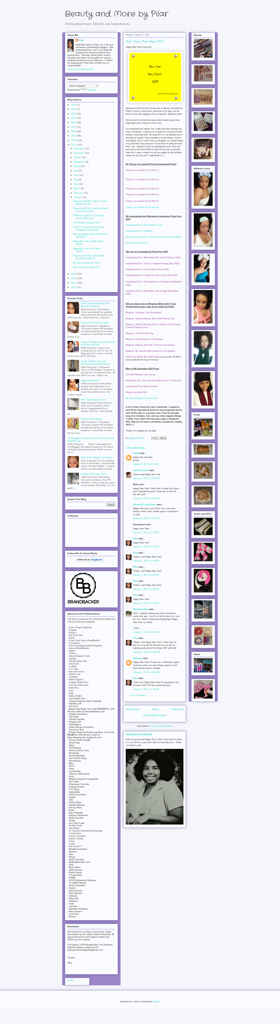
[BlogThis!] (156, 438)
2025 (74, 109)
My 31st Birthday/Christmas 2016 (141, 398)
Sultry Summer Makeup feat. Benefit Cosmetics (95, 304)
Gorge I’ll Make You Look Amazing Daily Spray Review (95, 362)
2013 (74, 287)
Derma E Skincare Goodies (95, 322)
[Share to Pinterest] (165, 438)
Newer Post (132, 709)
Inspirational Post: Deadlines (139, 231)
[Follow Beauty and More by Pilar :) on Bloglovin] (90, 561)
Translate (91, 89)
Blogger (156, 1001)
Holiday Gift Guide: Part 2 (94, 474)
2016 (74, 274)
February (79, 193)
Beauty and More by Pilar (116, 14)
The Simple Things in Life (86, 222)
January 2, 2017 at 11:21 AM (146, 518)
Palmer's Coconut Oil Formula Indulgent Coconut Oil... (88, 228)
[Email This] (152, 438)
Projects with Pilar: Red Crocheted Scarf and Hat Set (90, 209)
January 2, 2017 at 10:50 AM (146, 478)
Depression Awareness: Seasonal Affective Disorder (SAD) (153, 237)
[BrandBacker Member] (83, 603)
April (76, 184)
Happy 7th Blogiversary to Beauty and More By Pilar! (98, 343)
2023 (74, 118)
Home (155, 709)
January (78, 197)
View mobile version (154, 715)
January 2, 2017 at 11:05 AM (146, 498)
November (79, 153)
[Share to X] (159, 438)
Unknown (137, 658)
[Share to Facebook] (162, 438)
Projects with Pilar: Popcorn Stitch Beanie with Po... (90, 202)
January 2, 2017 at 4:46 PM (146, 632)
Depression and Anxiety (137, 243)
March (77, 188)
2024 (74, 113)
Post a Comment (138, 695)
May (76, 179)
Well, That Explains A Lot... (94, 399)
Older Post (177, 709)
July (76, 170)
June (76, 175)
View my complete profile (80, 69)
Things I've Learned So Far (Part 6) (142, 207)
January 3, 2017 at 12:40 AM (146, 672)
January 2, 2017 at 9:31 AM (146, 464)
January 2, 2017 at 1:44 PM (146, 589)
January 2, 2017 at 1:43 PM (146, 546)
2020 (74, 131)
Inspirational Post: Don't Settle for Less (144, 225)
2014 (74, 282)
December (79, 148)
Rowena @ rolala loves (144, 504)
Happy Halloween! (90, 380)
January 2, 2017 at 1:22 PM (146, 532)
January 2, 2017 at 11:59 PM (146, 652)
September (80, 162)
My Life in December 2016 (86, 262)
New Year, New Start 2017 (86, 267)
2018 (74, 140)
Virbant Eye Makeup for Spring (96, 457)
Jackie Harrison (141, 470)
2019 (74, 135)
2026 (74, 104)
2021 (74, 127)
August (78, 166)
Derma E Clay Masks (91, 419)
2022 (74, 122)
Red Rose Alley (140, 609)
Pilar (135, 538)
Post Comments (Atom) (161, 726)
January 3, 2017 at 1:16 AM (146, 689)
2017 (74, 144)
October (78, 157)
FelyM (136, 453)
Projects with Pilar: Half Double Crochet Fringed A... (89, 257)
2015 (74, 278)
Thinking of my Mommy (139, 734)
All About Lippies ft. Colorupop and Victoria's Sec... (88, 216)
